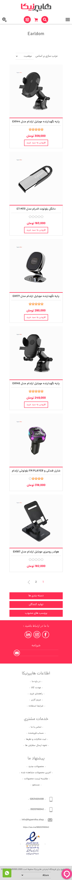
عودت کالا (36, 688)
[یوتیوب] (28, 634)
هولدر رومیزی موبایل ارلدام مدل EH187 (36, 552)
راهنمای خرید (36, 694)
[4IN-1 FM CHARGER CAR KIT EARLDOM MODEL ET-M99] (36, 440)
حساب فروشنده (36, 733)
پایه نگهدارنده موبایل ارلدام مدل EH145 (36, 383)
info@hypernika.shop (33, 820)
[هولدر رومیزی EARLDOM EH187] (36, 521)
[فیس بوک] (45, 634)
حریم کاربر (36, 700)
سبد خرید (36, 19)
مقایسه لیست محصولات (36, 779)
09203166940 (37, 809)
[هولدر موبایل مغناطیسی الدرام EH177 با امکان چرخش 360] (36, 265)
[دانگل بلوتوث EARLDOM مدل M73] (36, 178)
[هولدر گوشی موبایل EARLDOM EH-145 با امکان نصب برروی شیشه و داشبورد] (36, 353)
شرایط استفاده (36, 706)
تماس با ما (36, 727)
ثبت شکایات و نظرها (36, 739)
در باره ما (36, 681)
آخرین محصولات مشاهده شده (36, 773)
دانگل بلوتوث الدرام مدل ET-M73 (36, 209)
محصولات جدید (36, 766)
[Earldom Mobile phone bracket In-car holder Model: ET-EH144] (36, 91)
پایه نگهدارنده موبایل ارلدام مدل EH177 (36, 296)
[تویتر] (36, 634)
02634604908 (37, 799)
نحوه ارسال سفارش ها (36, 745)
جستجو (36, 785)
